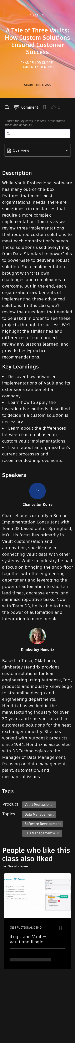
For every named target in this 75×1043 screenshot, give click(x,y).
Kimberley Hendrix (38, 67)
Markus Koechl (23, 959)
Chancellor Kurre (37, 62)
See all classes (18, 866)
